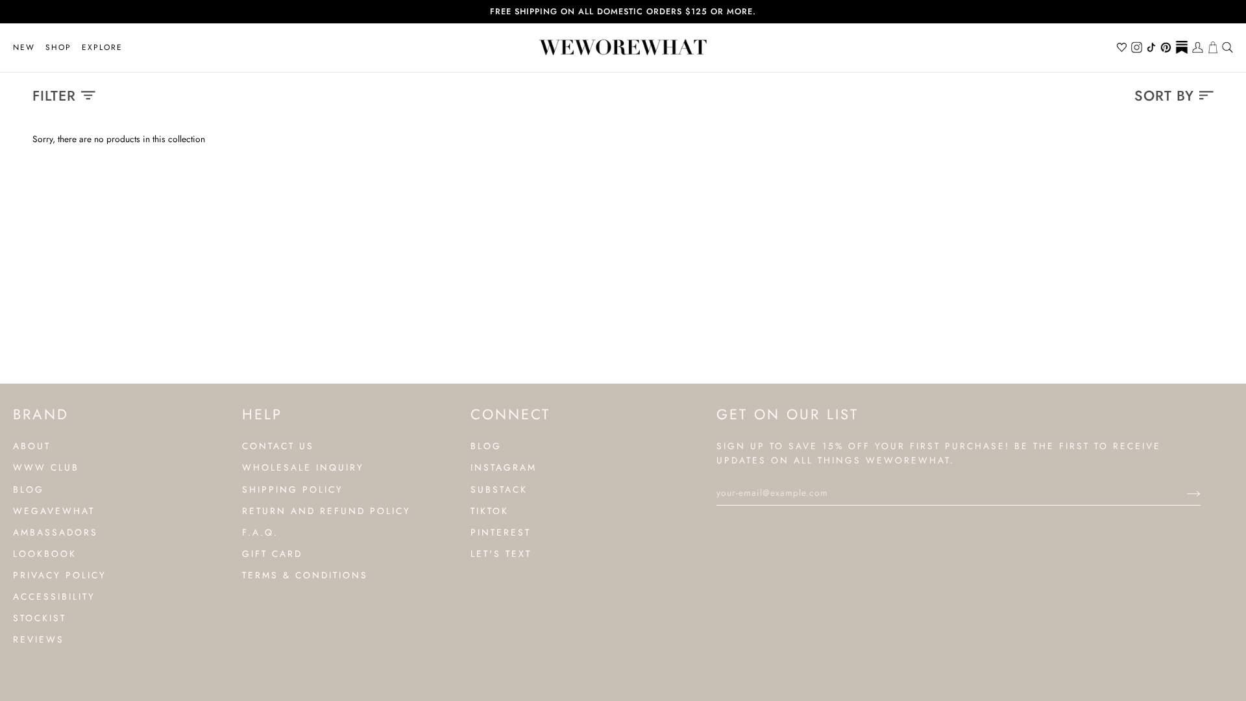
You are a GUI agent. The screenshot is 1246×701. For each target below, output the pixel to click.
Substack (499, 489)
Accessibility (54, 596)
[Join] (1183, 492)
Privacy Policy (59, 575)
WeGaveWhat (54, 510)
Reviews (38, 639)
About (32, 445)
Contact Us (278, 445)
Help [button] (262, 414)
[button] (58, 47)
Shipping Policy (292, 489)
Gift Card (272, 553)
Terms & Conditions (305, 575)
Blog (28, 489)
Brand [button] (41, 414)
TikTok (489, 510)
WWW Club (46, 467)
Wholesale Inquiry (303, 467)
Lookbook (45, 553)
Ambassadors (55, 532)
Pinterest (500, 532)
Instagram (503, 467)
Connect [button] (510, 414)
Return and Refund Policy (326, 510)
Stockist (39, 617)
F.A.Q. (260, 532)
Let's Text (500, 553)
